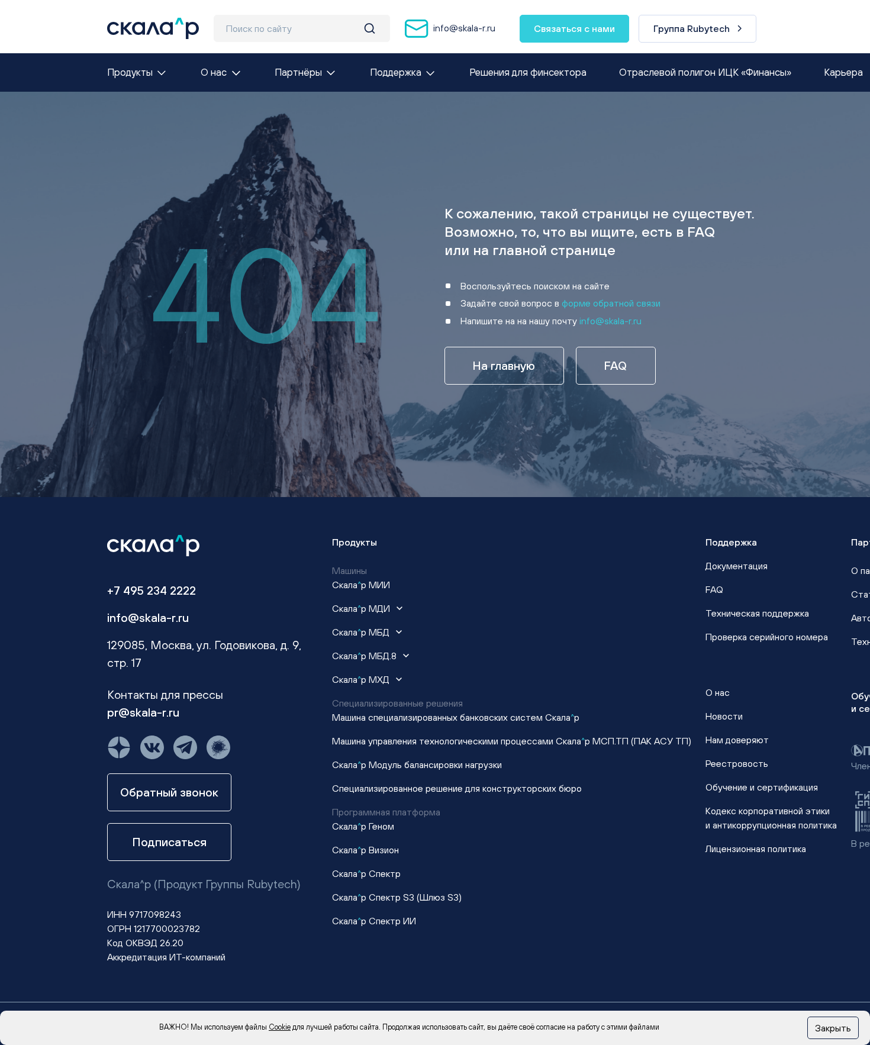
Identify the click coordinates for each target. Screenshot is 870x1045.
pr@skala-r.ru (143, 712)
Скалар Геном (363, 826)
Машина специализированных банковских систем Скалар (455, 717)
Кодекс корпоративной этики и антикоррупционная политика (771, 817)
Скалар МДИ (362, 608)
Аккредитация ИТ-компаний (166, 957)
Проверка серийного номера (766, 636)
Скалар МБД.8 (365, 655)
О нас (717, 692)
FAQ (615, 365)
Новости (724, 716)
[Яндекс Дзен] (119, 747)
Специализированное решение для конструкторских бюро (457, 788)
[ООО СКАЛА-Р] (153, 28)
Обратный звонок (169, 792)
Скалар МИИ (361, 584)
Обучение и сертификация (761, 787)
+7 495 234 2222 (151, 590)
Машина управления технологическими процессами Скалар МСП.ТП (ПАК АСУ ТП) (511, 741)
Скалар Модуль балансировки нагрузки (417, 764)
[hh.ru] (218, 747)
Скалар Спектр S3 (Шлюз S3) (397, 897)
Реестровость (736, 763)
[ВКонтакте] (152, 747)
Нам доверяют (737, 739)
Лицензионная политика (755, 848)
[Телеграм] (185, 747)
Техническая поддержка (757, 613)
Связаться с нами (574, 28)
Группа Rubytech (691, 28)
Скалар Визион (365, 849)
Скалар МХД (362, 679)
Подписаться (170, 842)
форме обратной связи (611, 303)
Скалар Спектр (366, 873)
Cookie (280, 1027)
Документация (736, 565)
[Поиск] (369, 28)
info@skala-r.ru (463, 27)
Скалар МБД (362, 632)
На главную (504, 365)
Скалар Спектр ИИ (374, 920)
